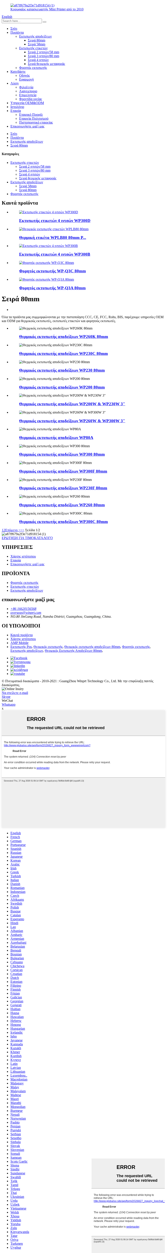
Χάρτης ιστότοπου (23, 556)
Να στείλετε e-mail (15, 693)
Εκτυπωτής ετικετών (33, 48)
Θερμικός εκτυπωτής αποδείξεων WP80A (56, 437)
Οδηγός (24, 75)
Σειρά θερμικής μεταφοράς (46, 64)
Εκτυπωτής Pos (21, 647)
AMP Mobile (19, 643)
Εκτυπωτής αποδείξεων (35, 36)
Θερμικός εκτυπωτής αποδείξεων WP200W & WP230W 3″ (72, 404)
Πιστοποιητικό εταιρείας (36, 122)
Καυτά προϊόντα (21, 635)
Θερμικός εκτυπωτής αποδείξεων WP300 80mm (62, 454)
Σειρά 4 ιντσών (38, 60)
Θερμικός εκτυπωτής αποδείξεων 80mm (92, 647)
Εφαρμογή (26, 79)
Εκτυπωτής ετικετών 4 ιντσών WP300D (54, 220)
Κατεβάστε (18, 71)
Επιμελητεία (27, 95)
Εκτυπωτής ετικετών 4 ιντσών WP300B (54, 254)
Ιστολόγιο (17, 107)
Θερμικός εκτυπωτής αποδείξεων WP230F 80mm (63, 488)
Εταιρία (15, 111)
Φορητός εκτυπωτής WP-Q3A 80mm (52, 288)
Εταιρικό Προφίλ (31, 114)
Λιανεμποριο (28, 91)
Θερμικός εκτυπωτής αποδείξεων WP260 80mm (62, 505)
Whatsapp (8, 704)
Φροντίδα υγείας (30, 99)
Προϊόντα (17, 32)
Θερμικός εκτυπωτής (48, 647)
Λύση (14, 83)
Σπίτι (13, 28)
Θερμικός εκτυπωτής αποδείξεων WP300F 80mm (63, 471)
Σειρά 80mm (36, 40)
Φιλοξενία (26, 87)
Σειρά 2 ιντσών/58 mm (43, 52)
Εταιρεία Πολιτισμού (33, 118)
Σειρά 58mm (36, 44)
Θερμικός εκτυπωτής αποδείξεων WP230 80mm (62, 370)
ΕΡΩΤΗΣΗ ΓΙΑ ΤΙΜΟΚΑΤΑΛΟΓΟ (27, 538)
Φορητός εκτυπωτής (33, 68)
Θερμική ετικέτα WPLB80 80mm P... (52, 237)
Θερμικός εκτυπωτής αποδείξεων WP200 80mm (62, 387)
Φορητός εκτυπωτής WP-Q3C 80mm (52, 271)
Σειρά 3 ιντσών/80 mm (43, 56)
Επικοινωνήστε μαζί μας (27, 126)
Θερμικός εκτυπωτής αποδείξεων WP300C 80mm (63, 521)
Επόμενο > (12, 530)
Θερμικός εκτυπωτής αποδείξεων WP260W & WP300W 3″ (72, 421)
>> (22, 530)
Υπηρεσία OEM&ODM (27, 103)
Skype (6, 697)
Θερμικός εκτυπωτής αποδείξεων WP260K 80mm (63, 336)
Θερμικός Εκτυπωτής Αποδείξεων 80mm (73, 650)
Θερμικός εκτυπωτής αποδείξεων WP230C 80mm (63, 353)
